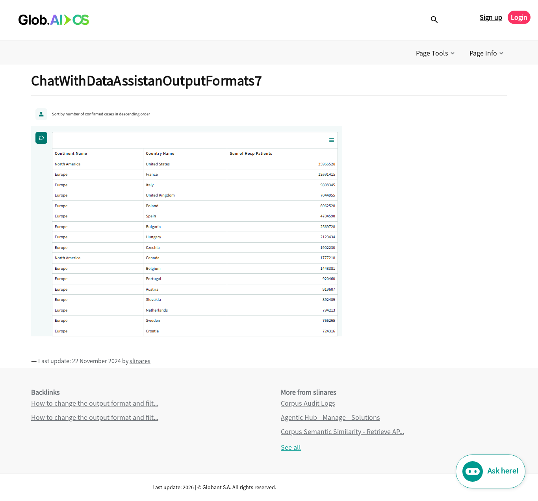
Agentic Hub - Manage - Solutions (330, 417)
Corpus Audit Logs (308, 403)
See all (291, 447)
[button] (436, 53)
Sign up (491, 17)
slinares (140, 361)
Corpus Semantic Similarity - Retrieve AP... (342, 431)
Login (519, 17)
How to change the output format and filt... (94, 403)
